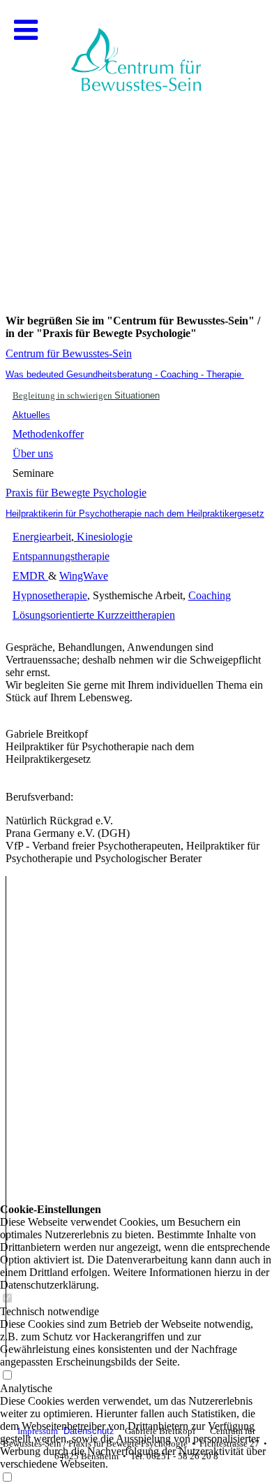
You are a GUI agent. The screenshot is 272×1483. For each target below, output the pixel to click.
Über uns (33, 453)
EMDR (30, 576)
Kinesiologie (103, 537)
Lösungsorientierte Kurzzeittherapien (94, 615)
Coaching (209, 595)
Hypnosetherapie (50, 595)
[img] (136, 140)
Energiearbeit (42, 537)
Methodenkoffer (48, 434)
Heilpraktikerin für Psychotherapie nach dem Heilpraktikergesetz (135, 513)
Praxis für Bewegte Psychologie (76, 493)
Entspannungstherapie (61, 556)
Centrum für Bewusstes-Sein (69, 353)
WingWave (83, 576)
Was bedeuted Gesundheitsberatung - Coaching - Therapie (125, 374)
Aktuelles (31, 415)
